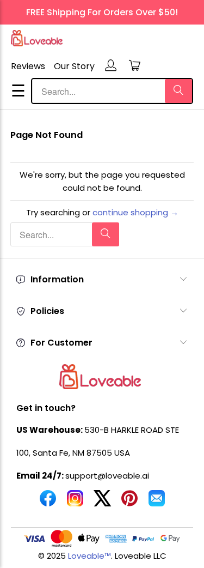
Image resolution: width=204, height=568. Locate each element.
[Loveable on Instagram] (75, 502)
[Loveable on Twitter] (102, 502)
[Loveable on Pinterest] (129, 502)
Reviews (28, 66)
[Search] (178, 91)
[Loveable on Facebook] (48, 502)
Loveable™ (89, 555)
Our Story (74, 66)
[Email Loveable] (157, 502)
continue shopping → (135, 212)
